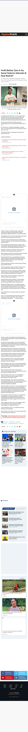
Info (16, 687)
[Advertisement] (14, 16)
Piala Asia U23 (21, 423)
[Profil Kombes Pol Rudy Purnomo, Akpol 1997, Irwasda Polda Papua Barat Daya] (5, 526)
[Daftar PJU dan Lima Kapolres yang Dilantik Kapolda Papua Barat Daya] (5, 513)
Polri (16, 685)
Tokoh (10, 687)
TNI (21, 685)
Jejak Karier (13, 688)
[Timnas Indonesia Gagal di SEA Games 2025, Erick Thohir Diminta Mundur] (20, 438)
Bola (16, 455)
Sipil (5, 687)
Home (5, 685)
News (11, 685)
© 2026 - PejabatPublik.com (14, 696)
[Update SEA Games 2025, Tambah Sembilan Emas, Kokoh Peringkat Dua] (7, 438)
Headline (4, 440)
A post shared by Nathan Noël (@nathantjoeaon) (14, 227)
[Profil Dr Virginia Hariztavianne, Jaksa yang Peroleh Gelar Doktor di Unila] (5, 538)
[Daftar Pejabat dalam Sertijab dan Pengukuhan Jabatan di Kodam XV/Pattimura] (5, 532)
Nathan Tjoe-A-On (4, 423)
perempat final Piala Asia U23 (13, 423)
